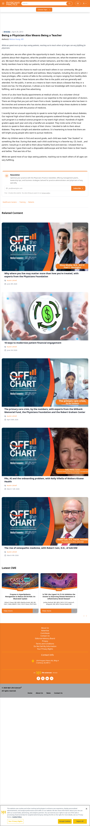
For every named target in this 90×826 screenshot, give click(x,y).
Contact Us (45, 636)
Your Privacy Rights (45, 649)
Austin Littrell (12, 280)
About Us (45, 628)
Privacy (45, 641)
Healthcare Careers (10, 202)
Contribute (45, 633)
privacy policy (46, 193)
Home (30, 693)
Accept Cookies (64, 821)
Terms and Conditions (45, 643)
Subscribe (77, 188)
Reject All (79, 821)
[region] (45, 815)
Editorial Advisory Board (45, 638)
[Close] (86, 808)
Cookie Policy (17, 817)
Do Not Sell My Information (45, 646)
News (48, 693)
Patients (31, 202)
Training (22, 202)
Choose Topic (42, 10)
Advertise (45, 630)
